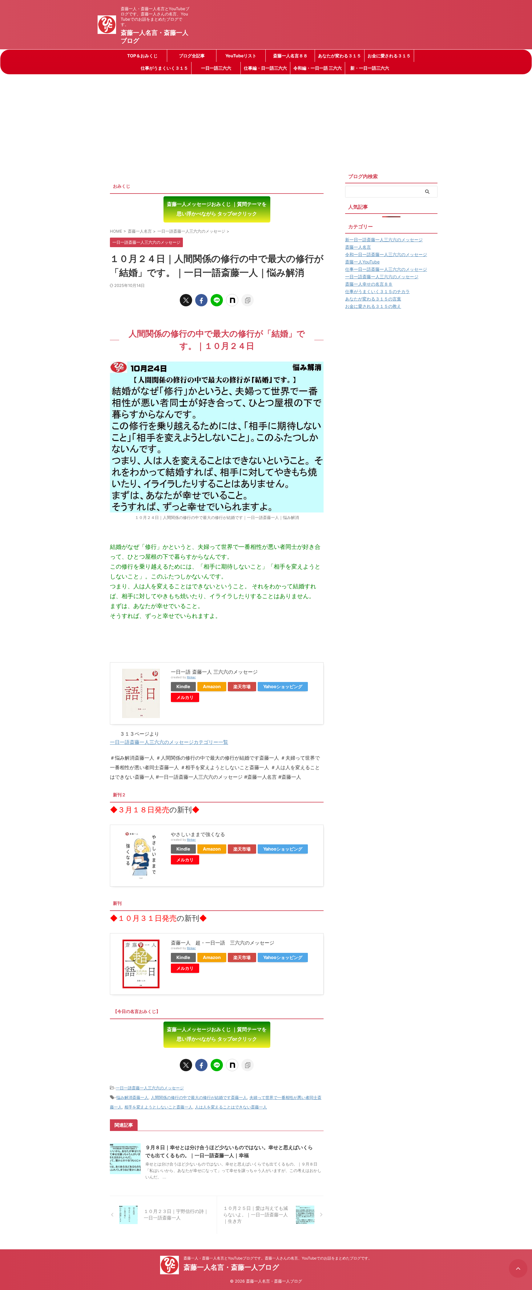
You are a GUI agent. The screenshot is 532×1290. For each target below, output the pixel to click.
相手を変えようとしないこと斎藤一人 (158, 1106)
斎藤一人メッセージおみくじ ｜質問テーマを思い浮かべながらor (217, 209)
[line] (217, 300)
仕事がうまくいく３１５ (164, 68)
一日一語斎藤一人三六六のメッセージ (150, 1087)
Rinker (191, 677)
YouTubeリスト (240, 55)
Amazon (212, 686)
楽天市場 (242, 686)
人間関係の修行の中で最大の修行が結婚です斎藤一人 (199, 1097)
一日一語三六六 (216, 68)
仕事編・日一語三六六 (265, 68)
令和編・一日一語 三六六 (317, 68)
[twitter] (186, 300)
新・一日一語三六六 (369, 68)
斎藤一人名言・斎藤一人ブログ (231, 1267)
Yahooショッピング (282, 686)
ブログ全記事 (192, 55)
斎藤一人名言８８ (290, 55)
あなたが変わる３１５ (339, 55)
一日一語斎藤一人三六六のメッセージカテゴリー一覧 (169, 742)
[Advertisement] (266, 121)
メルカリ (185, 697)
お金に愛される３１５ (389, 55)
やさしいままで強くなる (198, 834)
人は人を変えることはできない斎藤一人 (231, 1106)
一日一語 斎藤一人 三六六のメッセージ (214, 672)
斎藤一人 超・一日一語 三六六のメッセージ (222, 943)
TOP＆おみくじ (142, 55)
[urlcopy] (247, 300)
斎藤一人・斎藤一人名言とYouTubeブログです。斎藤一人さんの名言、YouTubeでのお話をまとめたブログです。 (277, 1258)
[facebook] (201, 300)
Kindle (183, 686)
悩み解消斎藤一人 (132, 1097)
